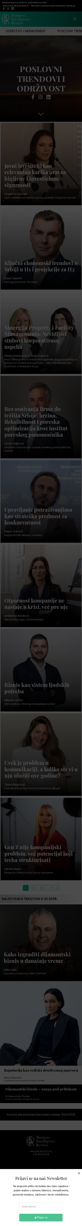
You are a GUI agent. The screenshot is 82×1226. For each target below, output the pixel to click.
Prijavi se (42, 1217)
